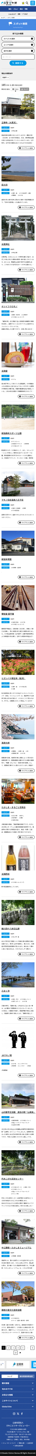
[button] (1, 1364)
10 (15, 1352)
